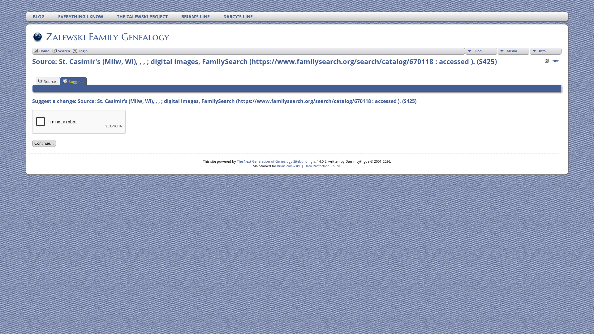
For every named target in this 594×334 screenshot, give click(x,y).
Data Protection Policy (322, 166)
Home (44, 51)
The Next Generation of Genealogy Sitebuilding (274, 161)
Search (64, 51)
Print (554, 60)
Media (512, 51)
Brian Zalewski (288, 166)
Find (478, 51)
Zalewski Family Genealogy (107, 37)
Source (50, 81)
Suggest (76, 81)
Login (83, 51)
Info (542, 51)
